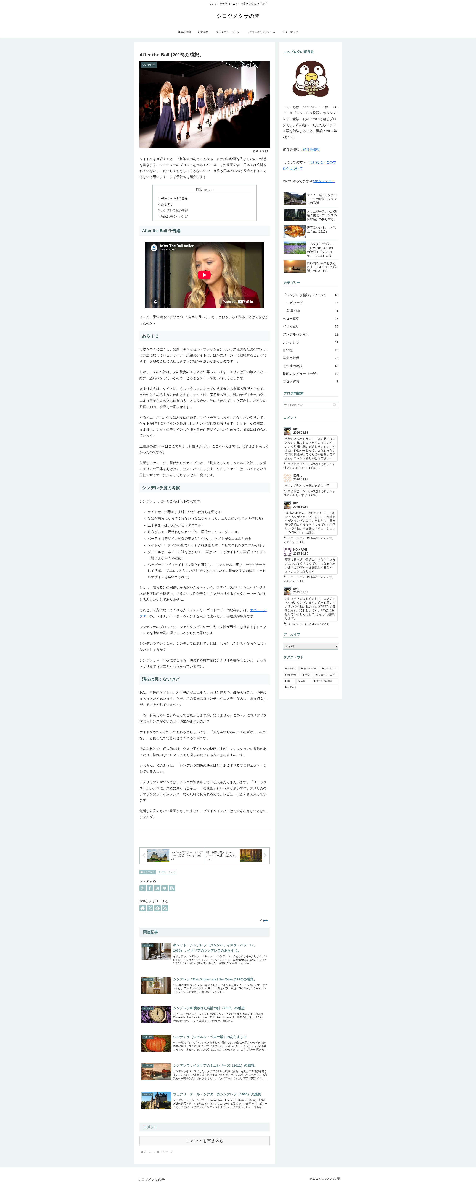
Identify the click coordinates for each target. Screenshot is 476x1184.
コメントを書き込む (205, 1140)
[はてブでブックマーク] (157, 888)
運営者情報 (311, 150)
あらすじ (167, 204)
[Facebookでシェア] (150, 888)
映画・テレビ (168, 872)
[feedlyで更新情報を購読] (157, 908)
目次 (199, 190)
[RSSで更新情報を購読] (165, 908)
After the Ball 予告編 (174, 198)
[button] (172, 888)
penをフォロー (324, 181)
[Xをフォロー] (150, 908)
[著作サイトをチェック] (142, 908)
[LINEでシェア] (164, 888)
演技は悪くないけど (174, 216)
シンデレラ (149, 872)
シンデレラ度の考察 (174, 210)
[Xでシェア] (142, 888)
